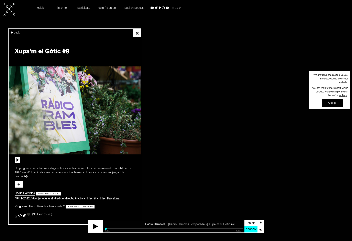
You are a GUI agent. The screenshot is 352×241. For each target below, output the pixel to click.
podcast (251, 229)
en (180, 8)
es (176, 8)
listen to (62, 8)
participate (83, 8)
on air (251, 223)
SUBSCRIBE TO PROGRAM (80, 207)
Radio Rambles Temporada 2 (47, 206)
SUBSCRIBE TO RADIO (48, 194)
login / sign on (107, 8)
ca (173, 8)
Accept (332, 103)
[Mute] (260, 229)
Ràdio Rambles (25, 193)
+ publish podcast (133, 8)
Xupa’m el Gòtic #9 (212, 224)
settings (343, 95)
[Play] (95, 226)
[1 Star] (29, 215)
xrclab (40, 8)
